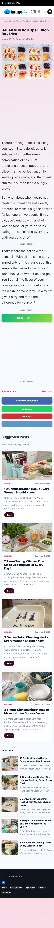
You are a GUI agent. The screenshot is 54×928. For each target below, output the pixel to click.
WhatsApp (27, 409)
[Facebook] (3, 3)
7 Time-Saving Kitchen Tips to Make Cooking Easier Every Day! (25, 565)
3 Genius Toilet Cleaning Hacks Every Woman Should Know (26, 639)
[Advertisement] (27, 109)
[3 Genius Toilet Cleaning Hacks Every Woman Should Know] (27, 613)
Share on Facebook (27, 400)
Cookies (42, 888)
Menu (49, 11)
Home (4, 21)
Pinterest (27, 416)
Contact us (6, 893)
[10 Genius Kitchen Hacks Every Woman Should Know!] (27, 465)
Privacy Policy (16, 888)
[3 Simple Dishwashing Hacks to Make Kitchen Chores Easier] (27, 686)
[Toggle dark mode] (33, 11)
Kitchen (12, 21)
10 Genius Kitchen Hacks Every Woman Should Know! (26, 490)
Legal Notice (30, 888)
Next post (47, 391)
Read (9, 515)
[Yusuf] (39, 11)
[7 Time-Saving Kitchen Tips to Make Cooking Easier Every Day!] (27, 537)
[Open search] (44, 11)
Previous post (9, 391)
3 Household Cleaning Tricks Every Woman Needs (35, 844)
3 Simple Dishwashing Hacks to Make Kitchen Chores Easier (26, 711)
